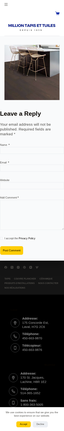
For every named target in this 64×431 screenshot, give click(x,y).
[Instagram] (18, 267)
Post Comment (11, 250)
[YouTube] (30, 267)
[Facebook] (5, 267)
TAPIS (7, 279)
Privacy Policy (27, 238)
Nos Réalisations (14, 288)
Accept (23, 424)
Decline (40, 424)
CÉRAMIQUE (46, 279)
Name (5, 144)
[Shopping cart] (57, 13)
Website (4, 180)
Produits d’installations (19, 283)
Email (4, 162)
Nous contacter (48, 283)
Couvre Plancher (25, 279)
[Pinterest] (24, 267)
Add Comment (9, 197)
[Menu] (6, 4)
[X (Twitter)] (12, 267)
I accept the (19, 238)
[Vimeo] (37, 267)
